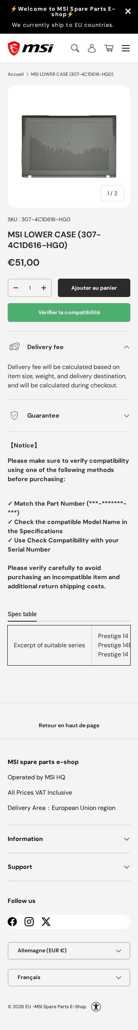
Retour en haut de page (69, 725)
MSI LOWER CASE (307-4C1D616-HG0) (72, 74)
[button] (108, 48)
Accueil (16, 74)
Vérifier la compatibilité (69, 312)
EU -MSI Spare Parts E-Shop (55, 1006)
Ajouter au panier (94, 287)
